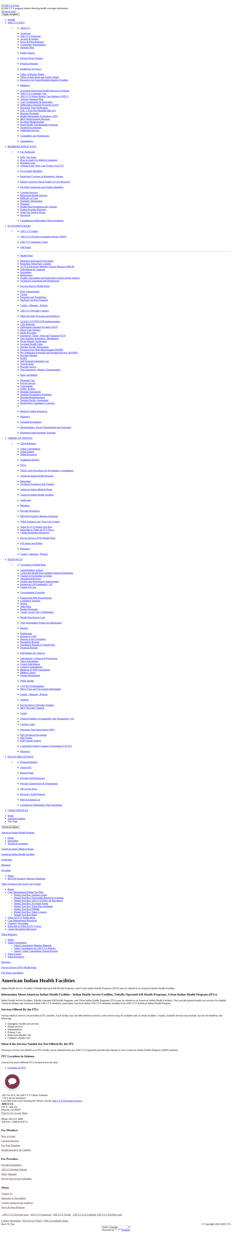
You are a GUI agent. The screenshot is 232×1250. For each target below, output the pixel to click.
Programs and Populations (33, 297)
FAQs (23, 465)
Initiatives (25, 85)
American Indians (16, 818)
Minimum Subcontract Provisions (37, 261)
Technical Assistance (18, 843)
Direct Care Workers (30, 330)
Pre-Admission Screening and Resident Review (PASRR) (49, 352)
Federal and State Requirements (36, 598)
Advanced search (8, 11)
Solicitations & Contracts (32, 269)
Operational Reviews (30, 578)
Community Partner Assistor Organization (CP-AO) (46, 746)
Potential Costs (27, 163)
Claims (23, 294)
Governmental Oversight (32, 592)
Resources (25, 215)
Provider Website (28, 355)
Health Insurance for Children (16, 1150)
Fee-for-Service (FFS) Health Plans (37, 538)
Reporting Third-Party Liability (35, 263)
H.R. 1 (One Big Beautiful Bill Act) (38, 110)
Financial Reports (29, 647)
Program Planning (29, 63)
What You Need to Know (33, 212)
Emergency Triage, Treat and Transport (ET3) (43, 335)
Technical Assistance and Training (37, 484)
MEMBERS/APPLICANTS (22, 146)
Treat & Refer (27, 364)
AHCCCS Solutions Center (34, 242)
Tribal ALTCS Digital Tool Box (36, 527)
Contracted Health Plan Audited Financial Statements (46, 573)
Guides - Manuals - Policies (34, 305)
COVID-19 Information (32, 686)
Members (25, 505)
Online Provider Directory (33, 209)
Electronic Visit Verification (34, 107)
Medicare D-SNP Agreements (35, 669)
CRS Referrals (27, 324)
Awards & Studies (29, 39)
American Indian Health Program (36, 476)
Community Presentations (33, 44)
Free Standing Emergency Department (39, 338)
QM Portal (25, 247)
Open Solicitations (29, 661)
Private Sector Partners (31, 58)
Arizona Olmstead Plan (31, 99)
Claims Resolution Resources (34, 532)
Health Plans (26, 255)
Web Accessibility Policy (56, 1220)
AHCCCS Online (29, 231)
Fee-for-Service (28, 383)
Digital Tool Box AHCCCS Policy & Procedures (38, 900)
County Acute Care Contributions (37, 612)
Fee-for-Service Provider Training (37, 705)
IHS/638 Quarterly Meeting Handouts (39, 516)
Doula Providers (28, 332)
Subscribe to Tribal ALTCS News (37, 529)
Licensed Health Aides (31, 344)
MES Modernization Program (35, 119)
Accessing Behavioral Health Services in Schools (44, 90)
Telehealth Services (29, 130)
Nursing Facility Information (34, 347)
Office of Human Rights (32, 74)
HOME (11, 19)
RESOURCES (15, 559)
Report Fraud (26, 772)
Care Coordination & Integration (36, 102)
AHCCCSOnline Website (14, 1169)
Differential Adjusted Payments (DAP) (39, 105)
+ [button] (2, 1095)
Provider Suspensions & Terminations (39, 783)
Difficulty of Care (29, 198)
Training (24, 699)
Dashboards (26, 633)
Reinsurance (26, 275)
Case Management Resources (22, 920)
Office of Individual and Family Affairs (39, 77)
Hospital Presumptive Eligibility (36, 394)
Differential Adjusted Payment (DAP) (39, 327)
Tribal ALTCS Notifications (21, 917)
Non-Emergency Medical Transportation (40, 369)
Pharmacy (25, 204)
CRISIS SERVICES (18, 810)
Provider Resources (30, 511)
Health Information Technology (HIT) (39, 116)
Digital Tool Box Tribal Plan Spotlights (33, 906)
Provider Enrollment (11, 1165)
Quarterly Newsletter (18, 923)
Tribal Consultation (17, 942)
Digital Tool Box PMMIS (26, 909)
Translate (125, 1230)
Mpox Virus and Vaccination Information (40, 689)
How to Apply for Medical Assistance (39, 160)
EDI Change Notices (30, 740)
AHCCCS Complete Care (33, 93)
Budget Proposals (29, 609)
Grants (23, 713)
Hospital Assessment (30, 391)
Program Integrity (29, 762)
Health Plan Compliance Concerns (37, 403)
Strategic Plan (27, 47)
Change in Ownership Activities (36, 575)
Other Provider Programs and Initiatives (40, 316)
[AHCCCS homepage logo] (10, 5)
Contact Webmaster (11, 1220)
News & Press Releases (32, 42)
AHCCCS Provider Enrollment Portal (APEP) (43, 236)
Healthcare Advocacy (31, 69)
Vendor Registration (30, 675)
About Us (25, 28)
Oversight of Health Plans (33, 564)
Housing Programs (29, 113)
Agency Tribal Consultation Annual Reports (36, 951)
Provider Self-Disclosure (32, 778)
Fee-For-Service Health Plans (35, 286)
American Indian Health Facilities (37, 494)
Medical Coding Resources (33, 411)
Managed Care (27, 380)
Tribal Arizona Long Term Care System (40, 521)
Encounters (25, 272)
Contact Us (6, 1193)
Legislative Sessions (30, 600)
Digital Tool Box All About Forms (31, 903)
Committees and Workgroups (34, 135)
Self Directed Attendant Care (34, 361)
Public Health (27, 680)
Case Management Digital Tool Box (26, 892)
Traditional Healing (29, 459)
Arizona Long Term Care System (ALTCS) (42, 165)
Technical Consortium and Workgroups (39, 280)
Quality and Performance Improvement (39, 581)
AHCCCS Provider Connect (34, 310)
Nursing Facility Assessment (34, 400)
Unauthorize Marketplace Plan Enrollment (41, 805)
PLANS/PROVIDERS (19, 226)
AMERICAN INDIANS (20, 438)
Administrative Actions (31, 570)
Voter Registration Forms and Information (41, 622)
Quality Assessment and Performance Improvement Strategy (50, 278)
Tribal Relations (28, 443)
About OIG (26, 767)
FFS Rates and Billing (31, 543)
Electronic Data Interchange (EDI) (37, 729)
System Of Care (28, 587)
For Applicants (27, 152)
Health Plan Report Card (32, 617)
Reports (24, 628)
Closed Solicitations (30, 664)
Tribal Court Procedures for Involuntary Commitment (46, 470)
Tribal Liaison (27, 451)
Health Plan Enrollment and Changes (38, 206)
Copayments (26, 386)
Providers (6, 870)
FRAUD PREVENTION (20, 756)
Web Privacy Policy (32, 1220)
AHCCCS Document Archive (67, 1100)
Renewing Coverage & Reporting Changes (41, 176)
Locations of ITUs (17, 1067)
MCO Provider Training (32, 708)
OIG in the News (28, 789)
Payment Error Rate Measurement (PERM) (41, 349)
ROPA (23, 358)
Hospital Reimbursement (32, 397)
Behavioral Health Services (33, 195)
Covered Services (29, 192)
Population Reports (29, 642)
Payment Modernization (32, 122)
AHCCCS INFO (16, 22)
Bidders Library (28, 672)
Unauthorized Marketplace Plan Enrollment (41, 220)
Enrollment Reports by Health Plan (37, 645)
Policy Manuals (9, 1174)
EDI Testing (26, 738)
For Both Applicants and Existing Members (41, 187)
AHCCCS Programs (30, 36)
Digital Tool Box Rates (25, 915)
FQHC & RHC (28, 389)
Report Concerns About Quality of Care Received (45, 181)
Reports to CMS (28, 636)
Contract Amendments (31, 667)
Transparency (27, 141)
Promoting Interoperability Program (38, 432)
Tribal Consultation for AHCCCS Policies (35, 948)
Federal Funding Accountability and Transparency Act (47, 718)
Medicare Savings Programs (34, 300)
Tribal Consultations (30, 448)
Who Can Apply (28, 157)
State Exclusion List (30, 799)
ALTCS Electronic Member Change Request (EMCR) (47, 266)
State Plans (25, 606)
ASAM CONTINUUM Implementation (40, 321)
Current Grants (27, 724)
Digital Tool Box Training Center (30, 895)
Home (11, 815)
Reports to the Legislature (33, 639)
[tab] (119, 892)
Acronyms (25, 33)
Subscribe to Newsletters (13, 1198)
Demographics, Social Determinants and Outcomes (45, 427)
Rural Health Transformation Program (39, 124)
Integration (25, 481)
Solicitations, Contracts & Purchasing (38, 658)
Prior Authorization (29, 291)
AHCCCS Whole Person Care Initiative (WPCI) (44, 96)
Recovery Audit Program (32, 794)
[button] (12, 1083)
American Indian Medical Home (36, 489)
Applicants (25, 500)
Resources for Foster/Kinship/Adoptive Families (44, 80)
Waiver (23, 603)
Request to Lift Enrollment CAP (36, 584)
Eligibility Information (31, 201)
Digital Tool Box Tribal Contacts (30, 912)
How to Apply (8, 1136)
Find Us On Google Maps (14, 1113)
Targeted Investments (30, 127)
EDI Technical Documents (33, 735)
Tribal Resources (28, 454)
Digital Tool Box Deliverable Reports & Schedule (39, 897)
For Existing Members (31, 171)
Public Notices (27, 53)
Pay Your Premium (10, 1145)
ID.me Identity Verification (33, 341)
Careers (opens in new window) (17, 1202)
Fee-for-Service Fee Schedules (16, 1178)
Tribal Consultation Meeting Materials (33, 945)
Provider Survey (28, 366)
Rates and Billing (28, 375)
